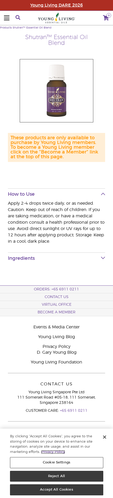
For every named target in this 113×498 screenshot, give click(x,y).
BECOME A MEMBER (56, 312)
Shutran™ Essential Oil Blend (32, 27)
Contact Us (57, 297)
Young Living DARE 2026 (56, 5)
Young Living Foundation (56, 362)
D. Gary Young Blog (56, 352)
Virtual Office (56, 305)
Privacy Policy (56, 346)
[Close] (104, 437)
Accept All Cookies (56, 489)
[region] (56, 463)
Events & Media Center (56, 327)
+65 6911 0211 (74, 411)
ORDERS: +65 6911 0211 (56, 289)
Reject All (56, 476)
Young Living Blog (56, 337)
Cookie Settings (56, 462)
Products (6, 27)
